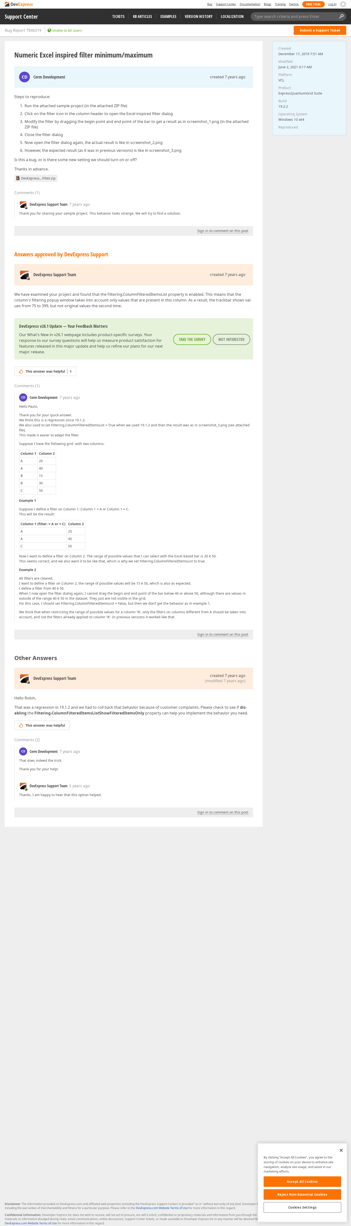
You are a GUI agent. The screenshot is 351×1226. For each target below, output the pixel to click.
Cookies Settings (302, 1207)
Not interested (231, 339)
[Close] (341, 1150)
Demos (294, 4)
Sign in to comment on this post (222, 230)
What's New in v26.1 (45, 334)
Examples (168, 16)
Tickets (118, 16)
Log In (332, 4)
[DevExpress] (19, 4)
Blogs (267, 4)
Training (280, 4)
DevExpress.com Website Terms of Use (162, 1208)
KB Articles (142, 16)
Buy (209, 4)
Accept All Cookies (302, 1181)
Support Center (226, 4)
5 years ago (79, 785)
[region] (302, 1182)
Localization (232, 16)
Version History (199, 16)
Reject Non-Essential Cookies (302, 1194)
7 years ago (79, 204)
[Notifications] (343, 4)
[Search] (341, 16)
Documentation (250, 4)
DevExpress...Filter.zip (38, 178)
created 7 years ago (227, 76)
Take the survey (192, 339)
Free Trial (313, 4)
